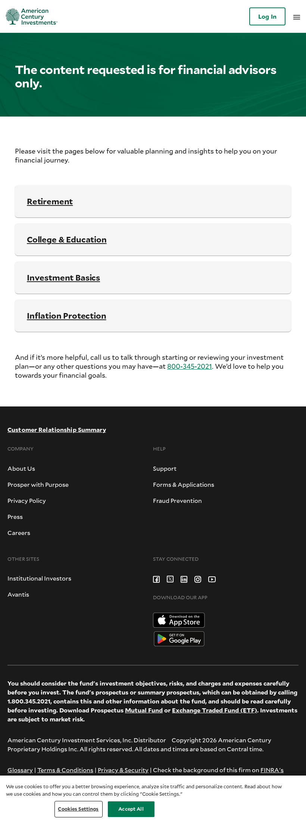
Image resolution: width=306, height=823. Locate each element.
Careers (18, 532)
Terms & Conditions (65, 770)
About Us (21, 468)
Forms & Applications (183, 484)
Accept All (130, 808)
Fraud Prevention (177, 500)
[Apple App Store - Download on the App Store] (179, 619)
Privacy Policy (26, 500)
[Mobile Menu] (296, 16)
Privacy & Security (123, 770)
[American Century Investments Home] (29, 16)
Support (165, 468)
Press (15, 516)
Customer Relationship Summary (56, 429)
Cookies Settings (78, 808)
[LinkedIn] (184, 578)
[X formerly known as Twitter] (170, 578)
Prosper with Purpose (38, 484)
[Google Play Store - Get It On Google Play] (179, 638)
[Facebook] (156, 578)
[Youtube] (212, 578)
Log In (267, 16)
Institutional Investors (39, 578)
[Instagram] (197, 578)
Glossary (20, 770)
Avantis (18, 594)
